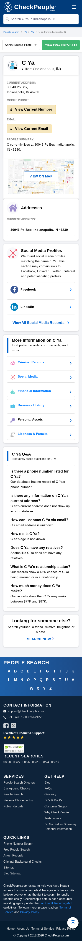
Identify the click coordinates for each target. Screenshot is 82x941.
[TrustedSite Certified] (13, 748)
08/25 (35, 762)
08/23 (55, 762)
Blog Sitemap (12, 873)
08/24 (45, 762)
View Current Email (31, 129)
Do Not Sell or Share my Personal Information (60, 827)
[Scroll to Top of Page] (73, 923)
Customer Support (56, 806)
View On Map (41, 176)
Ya (32, 32)
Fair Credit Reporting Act (55, 903)
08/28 (7, 762)
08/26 (26, 762)
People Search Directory (19, 782)
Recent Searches (23, 756)
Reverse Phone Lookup (18, 800)
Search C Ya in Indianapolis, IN (33, 19)
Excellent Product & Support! (24, 733)
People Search (11, 32)
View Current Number (33, 109)
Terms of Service (42, 928)
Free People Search (16, 849)
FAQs (48, 788)
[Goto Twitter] (13, 726)
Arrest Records (13, 855)
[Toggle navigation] (74, 7)
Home (11, 928)
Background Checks (16, 788)
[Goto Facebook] (6, 726)
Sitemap (8, 867)
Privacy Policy (29, 912)
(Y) (25, 32)
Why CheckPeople (56, 812)
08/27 (16, 762)
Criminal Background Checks (22, 861)
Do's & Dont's (53, 800)
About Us (23, 928)
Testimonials (52, 818)
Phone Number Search (18, 843)
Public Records (13, 806)
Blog (47, 782)
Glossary (50, 794)
